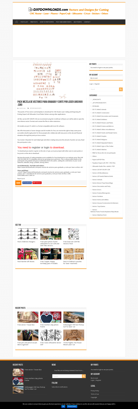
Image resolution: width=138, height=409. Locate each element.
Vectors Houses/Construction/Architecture (105, 203)
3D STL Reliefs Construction (100, 113)
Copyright (94, 397)
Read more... (79, 370)
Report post (21, 178)
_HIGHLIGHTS (96, 99)
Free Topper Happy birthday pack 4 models (49, 262)
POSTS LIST (24, 22)
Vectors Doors (96, 189)
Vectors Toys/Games (98, 206)
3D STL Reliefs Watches (99, 149)
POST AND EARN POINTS (63, 22)
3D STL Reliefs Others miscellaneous (103, 129)
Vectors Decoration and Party (101, 186)
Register (97, 84)
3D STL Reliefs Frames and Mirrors (103, 126)
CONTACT (87, 22)
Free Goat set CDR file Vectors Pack (71, 243)
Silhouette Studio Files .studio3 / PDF (103, 166)
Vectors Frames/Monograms (101, 193)
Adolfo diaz (22, 108)
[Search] (121, 89)
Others (94, 156)
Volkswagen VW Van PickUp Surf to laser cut (73, 326)
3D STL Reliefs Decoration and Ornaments (105, 116)
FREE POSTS (34, 22)
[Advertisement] (69, 41)
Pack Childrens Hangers (26, 242)
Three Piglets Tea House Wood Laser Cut (72, 344)
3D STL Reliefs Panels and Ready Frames (104, 133)
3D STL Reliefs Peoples (99, 136)
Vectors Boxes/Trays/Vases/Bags (102, 183)
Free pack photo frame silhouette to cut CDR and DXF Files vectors (49, 244)
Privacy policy (72, 406)
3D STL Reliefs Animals (99, 109)
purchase (38, 135)
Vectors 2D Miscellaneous (100, 173)
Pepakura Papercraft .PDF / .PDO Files (103, 163)
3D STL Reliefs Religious (99, 139)
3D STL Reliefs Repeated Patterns (102, 143)
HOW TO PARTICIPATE (47, 22)
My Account (94, 78)
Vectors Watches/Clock (99, 215)
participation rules (25, 142)
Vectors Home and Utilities (100, 200)
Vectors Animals (97, 179)
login (48, 151)
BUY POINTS (78, 22)
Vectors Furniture (97, 196)
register (36, 151)
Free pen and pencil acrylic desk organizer (27, 344)
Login (91, 84)
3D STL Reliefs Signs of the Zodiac (102, 146)
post (52, 151)
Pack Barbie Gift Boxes (25, 261)
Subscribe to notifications (59, 387)
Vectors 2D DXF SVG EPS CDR (101, 169)
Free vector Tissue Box (25, 325)
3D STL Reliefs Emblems (99, 119)
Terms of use (95, 394)
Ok (63, 406)
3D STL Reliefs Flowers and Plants (102, 123)
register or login (40, 147)
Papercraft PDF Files (98, 159)
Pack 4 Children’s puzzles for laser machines (72, 262)
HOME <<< (16, 21)
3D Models (95, 106)
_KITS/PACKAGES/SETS (35, 108)
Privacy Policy (95, 391)
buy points (20, 153)
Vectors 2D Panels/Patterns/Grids (102, 176)
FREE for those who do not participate (104, 153)
